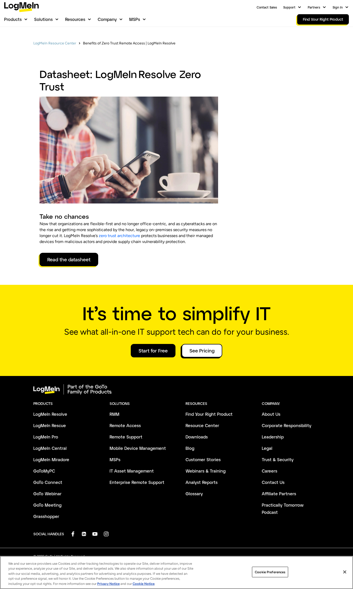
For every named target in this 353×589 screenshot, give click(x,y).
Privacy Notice (108, 584)
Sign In (338, 7)
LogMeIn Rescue (49, 425)
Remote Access (125, 425)
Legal (267, 448)
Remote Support (126, 436)
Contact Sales (267, 7)
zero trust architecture (119, 235)
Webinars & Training (206, 470)
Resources (75, 19)
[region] (176, 572)
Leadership (273, 436)
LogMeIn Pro (45, 436)
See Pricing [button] (201, 351)
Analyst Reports (202, 482)
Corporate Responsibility (286, 425)
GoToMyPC (44, 470)
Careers (269, 470)
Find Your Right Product (209, 414)
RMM (114, 414)
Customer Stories (203, 459)
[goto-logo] (176, 389)
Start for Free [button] (153, 351)
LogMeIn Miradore (51, 459)
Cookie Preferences (270, 572)
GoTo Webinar (47, 493)
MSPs (134, 19)
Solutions (43, 19)
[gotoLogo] (21, 7)
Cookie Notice (144, 584)
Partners (314, 7)
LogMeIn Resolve (50, 414)
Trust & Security (278, 459)
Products (13, 19)
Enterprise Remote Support (137, 482)
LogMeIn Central (50, 448)
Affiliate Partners (279, 493)
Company (107, 19)
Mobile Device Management (138, 448)
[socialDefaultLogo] (72, 533)
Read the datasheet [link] (68, 259)
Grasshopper (46, 516)
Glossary (194, 493)
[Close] (344, 572)
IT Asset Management (132, 470)
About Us (271, 414)
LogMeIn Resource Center (54, 43)
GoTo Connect (47, 482)
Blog (190, 448)
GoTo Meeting (47, 504)
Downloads (197, 436)
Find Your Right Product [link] (323, 19)
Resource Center (202, 425)
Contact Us (273, 482)
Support (289, 7)
